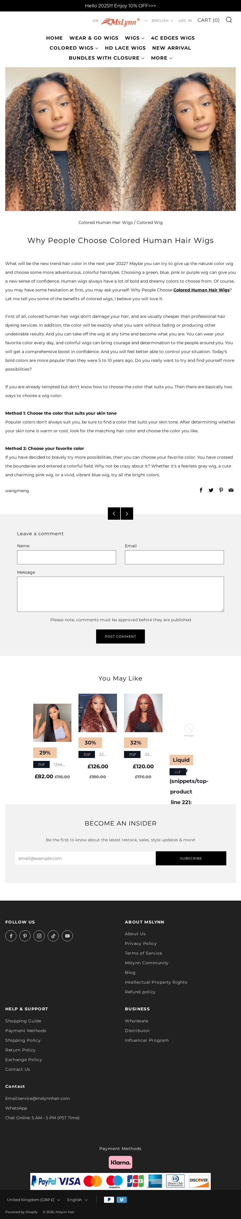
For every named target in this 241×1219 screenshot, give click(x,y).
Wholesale (136, 1021)
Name (23, 545)
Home (54, 38)
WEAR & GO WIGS (93, 38)
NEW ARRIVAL (171, 48)
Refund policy (140, 992)
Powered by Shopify (21, 1212)
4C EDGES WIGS (173, 38)
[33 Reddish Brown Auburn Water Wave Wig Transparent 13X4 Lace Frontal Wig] (143, 713)
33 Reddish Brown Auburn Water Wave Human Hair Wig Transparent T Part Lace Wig (97, 755)
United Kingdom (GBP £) (30, 1200)
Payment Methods (25, 1030)
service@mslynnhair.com (44, 1098)
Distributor (137, 1030)
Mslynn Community (147, 962)
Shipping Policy (23, 1040)
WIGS (132, 38)
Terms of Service (143, 953)
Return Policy (20, 1050)
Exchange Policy (23, 1059)
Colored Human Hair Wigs (105, 222)
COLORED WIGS (71, 48)
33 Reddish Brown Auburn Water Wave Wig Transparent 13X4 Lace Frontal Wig (142, 755)
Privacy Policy (141, 943)
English (160, 20)
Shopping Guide (23, 1021)
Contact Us (17, 1069)
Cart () (209, 20)
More (159, 58)
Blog (130, 972)
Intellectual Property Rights (156, 982)
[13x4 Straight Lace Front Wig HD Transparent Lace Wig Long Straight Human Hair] (52, 723)
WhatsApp (16, 1108)
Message (26, 572)
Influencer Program (147, 1040)
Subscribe (191, 858)
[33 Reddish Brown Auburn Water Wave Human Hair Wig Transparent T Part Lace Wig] (97, 713)
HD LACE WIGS (125, 48)
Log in (185, 20)
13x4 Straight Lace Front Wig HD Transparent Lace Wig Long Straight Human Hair (50, 765)
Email (131, 545)
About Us (135, 933)
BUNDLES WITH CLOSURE (104, 58)
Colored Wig (150, 222)
